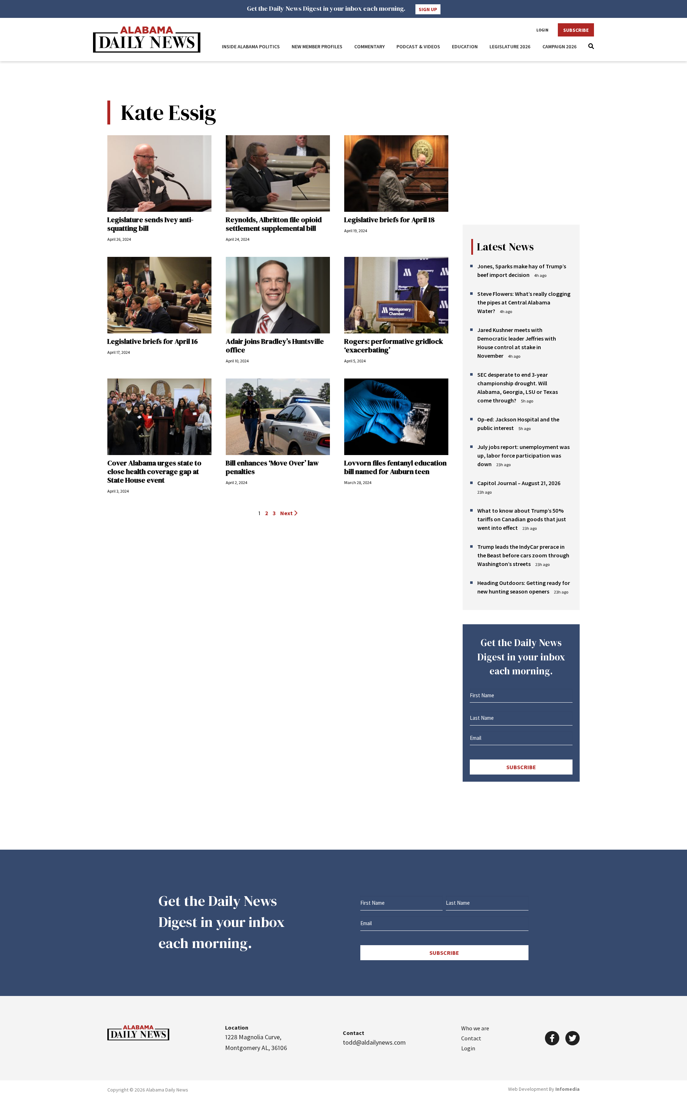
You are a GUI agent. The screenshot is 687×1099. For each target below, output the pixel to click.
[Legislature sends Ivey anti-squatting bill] (159, 173)
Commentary (369, 46)
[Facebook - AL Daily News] (552, 1038)
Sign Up (428, 9)
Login (542, 30)
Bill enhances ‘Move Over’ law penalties (272, 467)
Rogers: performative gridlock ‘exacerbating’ (393, 345)
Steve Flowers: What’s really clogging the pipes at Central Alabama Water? (523, 302)
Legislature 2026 (510, 46)
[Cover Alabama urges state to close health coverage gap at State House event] (159, 416)
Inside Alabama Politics (251, 46)
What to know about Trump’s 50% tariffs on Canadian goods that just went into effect (521, 519)
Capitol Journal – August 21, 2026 (519, 483)
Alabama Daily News (146, 39)
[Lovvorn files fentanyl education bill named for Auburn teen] (396, 416)
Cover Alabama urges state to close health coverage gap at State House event (154, 471)
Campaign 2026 (559, 46)
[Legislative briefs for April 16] (159, 295)
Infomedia (567, 1089)
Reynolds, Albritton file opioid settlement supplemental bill (274, 224)
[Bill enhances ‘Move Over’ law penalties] (278, 416)
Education (465, 46)
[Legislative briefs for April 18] (396, 173)
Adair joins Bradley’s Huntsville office (275, 345)
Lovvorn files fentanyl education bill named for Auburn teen (395, 467)
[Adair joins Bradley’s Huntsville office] (278, 295)
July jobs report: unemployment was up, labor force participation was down (523, 455)
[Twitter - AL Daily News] (572, 1038)
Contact (471, 1038)
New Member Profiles (317, 46)
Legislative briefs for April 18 (389, 220)
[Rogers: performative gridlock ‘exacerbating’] (396, 295)
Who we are (475, 1028)
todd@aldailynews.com (374, 1042)
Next (287, 513)
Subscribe (576, 30)
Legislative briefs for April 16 (152, 341)
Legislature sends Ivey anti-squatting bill (150, 224)
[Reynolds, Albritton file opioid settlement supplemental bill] (278, 173)
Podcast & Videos (418, 46)
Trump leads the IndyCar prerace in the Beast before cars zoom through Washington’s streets (523, 555)
